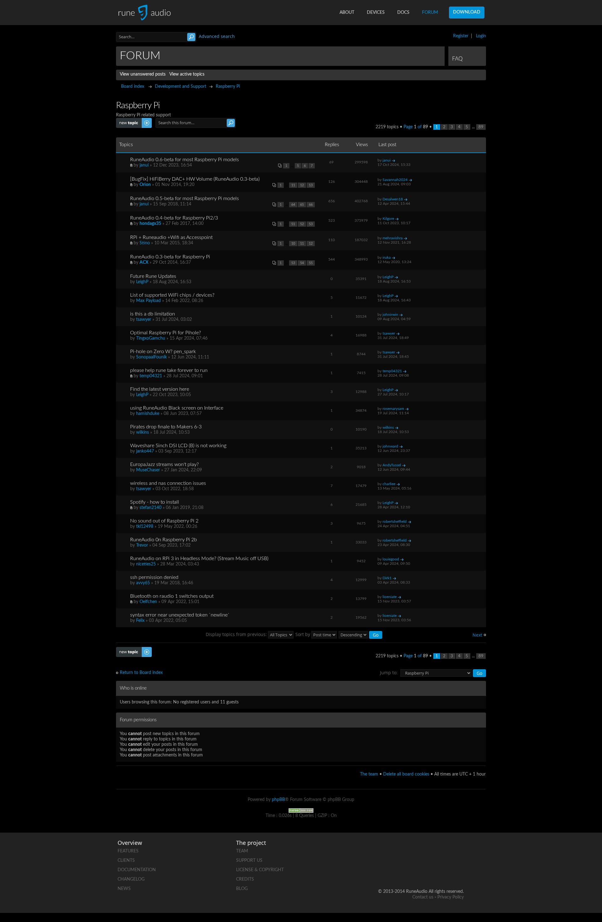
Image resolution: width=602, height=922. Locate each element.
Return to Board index (141, 672)
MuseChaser (148, 470)
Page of (416, 127)
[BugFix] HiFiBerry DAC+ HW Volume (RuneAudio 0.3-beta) (195, 179)
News (124, 889)
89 (480, 127)
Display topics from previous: (237, 634)
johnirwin (390, 314)
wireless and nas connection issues (168, 483)
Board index (132, 86)
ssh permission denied (154, 577)
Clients (126, 860)
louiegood (391, 559)
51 (293, 224)
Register (460, 36)
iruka (387, 257)
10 (293, 243)
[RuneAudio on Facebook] (411, 849)
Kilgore (388, 218)
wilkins (142, 432)
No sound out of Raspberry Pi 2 (164, 520)
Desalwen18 (393, 199)
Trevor (142, 545)
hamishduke (147, 413)
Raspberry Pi (228, 86)
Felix (140, 620)
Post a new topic (132, 120)
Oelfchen (148, 602)
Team (242, 851)
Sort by (303, 634)
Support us (249, 860)
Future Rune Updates (153, 276)
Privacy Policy (450, 897)
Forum (430, 12)
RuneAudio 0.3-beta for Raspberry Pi (170, 256)
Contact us (422, 897)
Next (477, 635)
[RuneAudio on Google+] (459, 849)
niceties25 (146, 564)
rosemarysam (393, 409)
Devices (376, 12)
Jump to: (389, 673)
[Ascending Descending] (361, 634)
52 (302, 224)
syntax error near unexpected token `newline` (180, 614)
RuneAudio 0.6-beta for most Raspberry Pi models (184, 159)
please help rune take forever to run (169, 370)
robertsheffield (395, 521)
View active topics (186, 74)
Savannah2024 (395, 180)
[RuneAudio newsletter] (459, 871)
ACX (144, 262)
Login (481, 36)
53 (311, 224)
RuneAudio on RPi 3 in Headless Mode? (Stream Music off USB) (199, 558)
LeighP (142, 282)
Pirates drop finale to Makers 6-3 (166, 426)
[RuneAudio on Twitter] (435, 849)
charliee (389, 484)
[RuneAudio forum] (411, 871)
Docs (403, 12)
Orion (145, 185)
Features (128, 851)
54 (302, 263)
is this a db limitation (152, 313)
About (347, 12)
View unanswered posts (143, 74)
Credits (245, 879)
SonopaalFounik (151, 357)
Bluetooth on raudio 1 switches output (172, 596)
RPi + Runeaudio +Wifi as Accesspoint (171, 237)
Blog (242, 889)
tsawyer (143, 319)
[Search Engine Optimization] (301, 810)
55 (311, 263)
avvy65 (143, 583)
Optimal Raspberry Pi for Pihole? (165, 332)
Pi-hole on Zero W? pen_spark (163, 351)
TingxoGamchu (150, 338)
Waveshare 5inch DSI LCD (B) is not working (178, 445)
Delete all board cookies (406, 774)
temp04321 (151, 376)
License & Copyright (260, 870)
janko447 (145, 451)
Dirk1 (387, 578)
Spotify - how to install (154, 502)
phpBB (278, 799)
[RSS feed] (435, 871)
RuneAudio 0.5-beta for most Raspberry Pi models (184, 198)
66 (311, 204)
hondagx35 (150, 223)
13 (311, 185)
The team (369, 774)
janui (144, 165)
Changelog (131, 879)
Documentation (137, 870)
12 (302, 185)
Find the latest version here (159, 389)
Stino (145, 243)
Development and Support (180, 86)
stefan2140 (150, 508)
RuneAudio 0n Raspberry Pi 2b (163, 539)
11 (293, 185)
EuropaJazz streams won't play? (164, 464)
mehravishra (393, 238)
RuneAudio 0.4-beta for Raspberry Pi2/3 (174, 217)
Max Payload (148, 301)
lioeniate (390, 597)
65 (302, 204)
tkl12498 (144, 526)
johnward (390, 446)
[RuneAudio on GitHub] (387, 849)
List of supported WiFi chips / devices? (172, 295)
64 (293, 204)
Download (466, 12)
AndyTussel (392, 465)
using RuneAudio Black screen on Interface (176, 408)
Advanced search (217, 36)
